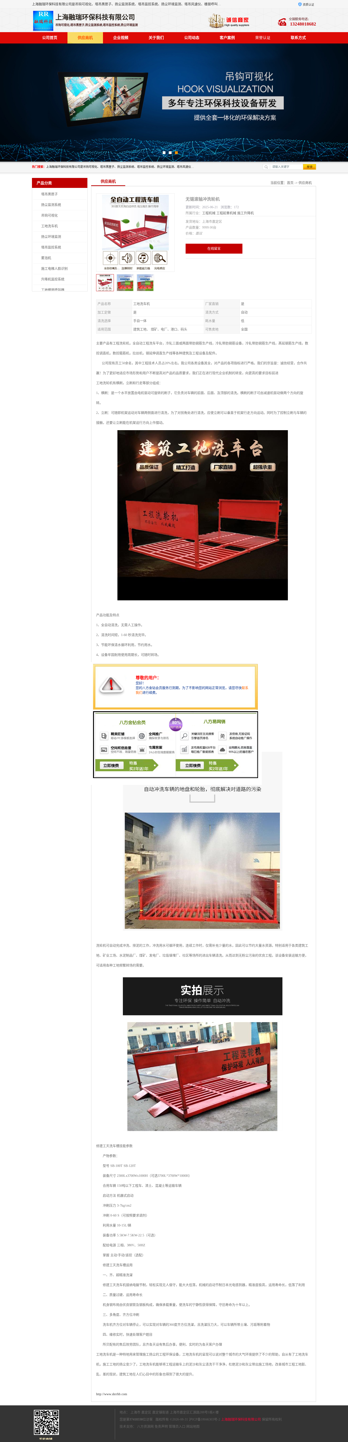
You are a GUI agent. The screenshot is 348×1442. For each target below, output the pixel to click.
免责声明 (161, 1426)
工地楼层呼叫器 (52, 290)
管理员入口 (177, 1426)
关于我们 (156, 38)
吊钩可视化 (49, 215)
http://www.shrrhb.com (111, 1394)
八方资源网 (145, 1426)
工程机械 (208, 213)
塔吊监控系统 (51, 247)
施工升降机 (245, 213)
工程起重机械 (226, 213)
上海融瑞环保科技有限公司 (241, 1419)
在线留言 (214, 248)
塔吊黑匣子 (49, 194)
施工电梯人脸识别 (54, 268)
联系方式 (298, 38)
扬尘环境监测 (51, 236)
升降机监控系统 (52, 279)
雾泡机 (46, 258)
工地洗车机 (49, 226)
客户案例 (227, 38)
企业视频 (120, 38)
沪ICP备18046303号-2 (204, 1419)
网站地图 (193, 1426)
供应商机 (85, 38)
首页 (290, 183)
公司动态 (191, 38)
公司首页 (49, 38)
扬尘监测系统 (51, 205)
